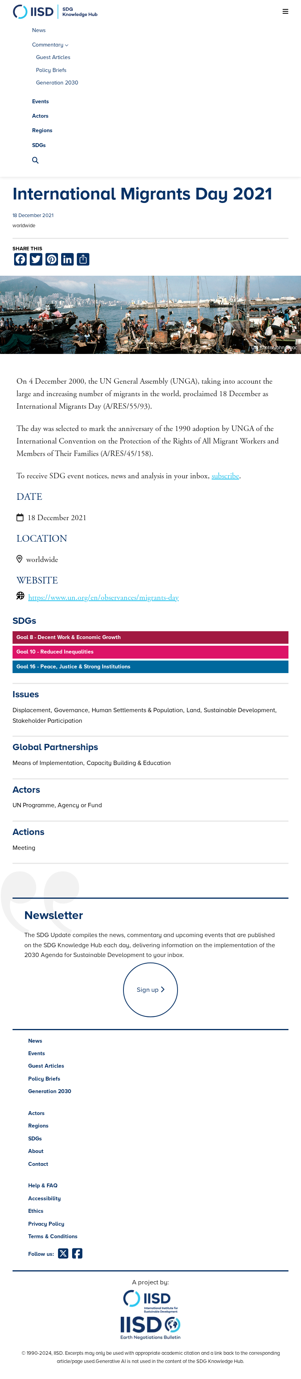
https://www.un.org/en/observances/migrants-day (103, 598)
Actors (40, 116)
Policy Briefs (51, 70)
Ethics (36, 1211)
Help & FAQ (43, 1185)
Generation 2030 (57, 82)
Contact (38, 1164)
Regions (42, 130)
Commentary (47, 44)
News (39, 30)
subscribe (225, 476)
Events (40, 101)
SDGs (39, 145)
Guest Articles (53, 57)
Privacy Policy (46, 1224)
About (36, 1151)
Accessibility (44, 1198)
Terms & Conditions (53, 1236)
